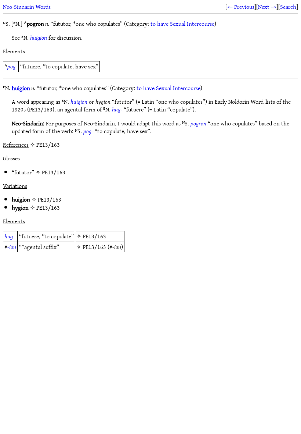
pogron (198, 123)
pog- (12, 66)
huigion (38, 37)
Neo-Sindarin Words (27, 6)
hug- (117, 109)
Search (288, 6)
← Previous (240, 6)
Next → (267, 6)
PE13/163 (53, 172)
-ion (11, 247)
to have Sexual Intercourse (182, 23)
